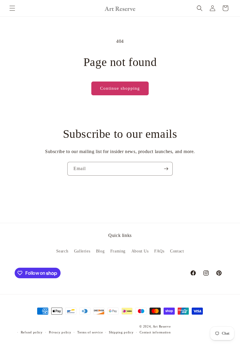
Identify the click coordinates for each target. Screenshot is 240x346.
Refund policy (32, 332)
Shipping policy (121, 332)
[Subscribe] (166, 169)
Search (62, 251)
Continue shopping (120, 88)
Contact (177, 251)
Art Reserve (162, 326)
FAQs (159, 251)
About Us (140, 251)
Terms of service (90, 332)
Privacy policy (60, 332)
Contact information (155, 332)
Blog (100, 251)
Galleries (82, 251)
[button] (12, 8)
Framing (118, 251)
